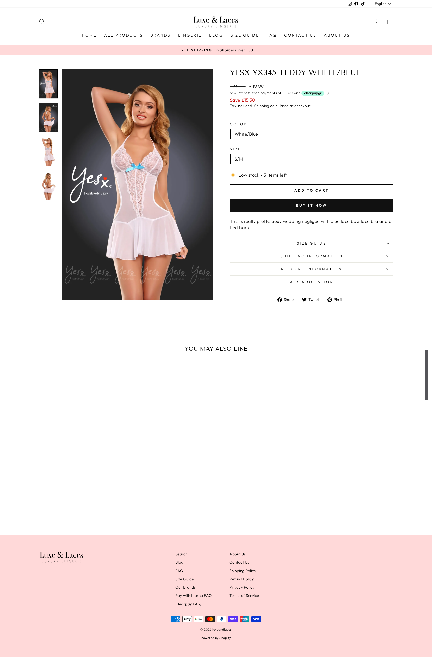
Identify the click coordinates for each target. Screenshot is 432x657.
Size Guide (245, 35)
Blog (216, 35)
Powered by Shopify (216, 638)
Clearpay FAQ (188, 604)
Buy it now (312, 205)
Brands (160, 35)
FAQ (272, 35)
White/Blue (246, 134)
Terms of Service (244, 595)
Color (239, 124)
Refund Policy (242, 579)
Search (182, 554)
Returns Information (311, 269)
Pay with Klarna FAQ (194, 595)
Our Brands (186, 587)
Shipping (262, 106)
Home (89, 35)
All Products (123, 35)
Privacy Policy (242, 587)
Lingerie (190, 35)
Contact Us (300, 35)
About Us (337, 35)
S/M (239, 159)
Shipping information (311, 256)
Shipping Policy (243, 570)
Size (235, 149)
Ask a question (312, 282)
